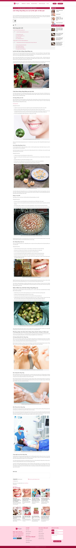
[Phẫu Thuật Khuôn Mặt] (16, 3)
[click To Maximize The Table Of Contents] (14, 20)
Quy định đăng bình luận (35, 479)
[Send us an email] (62, 0)
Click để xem (26, 483)
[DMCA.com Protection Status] (17, 538)
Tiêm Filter (28, 3)
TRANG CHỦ (24, 3)
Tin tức (48, 3)
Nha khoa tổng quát (42, 3)
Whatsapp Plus (15, 103)
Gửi (13, 481)
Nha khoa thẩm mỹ (34, 3)
